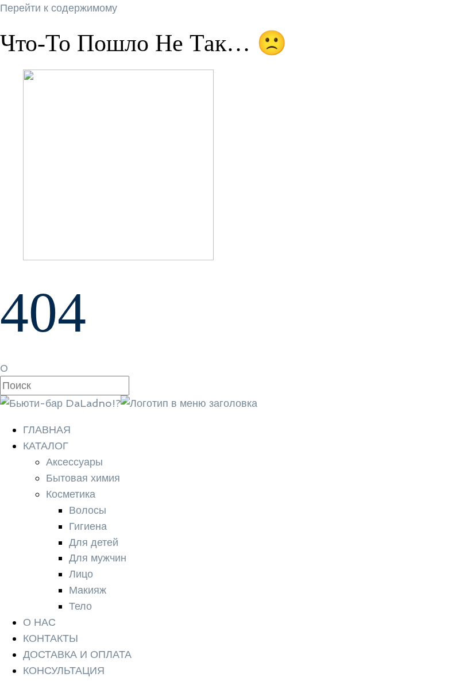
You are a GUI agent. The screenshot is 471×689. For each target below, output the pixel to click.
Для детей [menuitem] (93, 542)
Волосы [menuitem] (87, 510)
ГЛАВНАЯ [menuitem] (47, 430)
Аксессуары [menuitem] (74, 462)
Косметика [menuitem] (70, 494)
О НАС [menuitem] (39, 622)
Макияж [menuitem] (87, 590)
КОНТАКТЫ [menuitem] (50, 638)
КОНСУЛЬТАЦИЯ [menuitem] (64, 670)
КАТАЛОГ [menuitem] (45, 446)
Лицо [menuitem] (81, 574)
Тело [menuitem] (80, 606)
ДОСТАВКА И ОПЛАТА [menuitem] (77, 654)
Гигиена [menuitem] (88, 526)
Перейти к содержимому (58, 8)
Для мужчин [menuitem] (97, 558)
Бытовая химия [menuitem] (83, 478)
